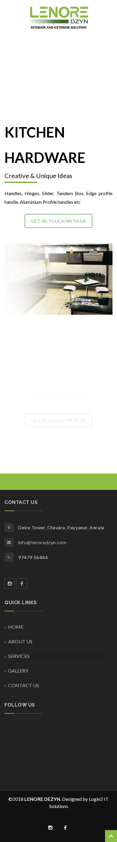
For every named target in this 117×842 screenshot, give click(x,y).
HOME (15, 627)
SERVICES (18, 656)
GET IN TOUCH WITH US (58, 220)
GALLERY (18, 670)
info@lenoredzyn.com (42, 542)
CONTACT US (23, 685)
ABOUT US (20, 641)
